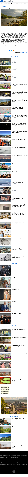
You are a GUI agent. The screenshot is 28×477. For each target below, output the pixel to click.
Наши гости (14, 263)
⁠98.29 (21, 1)
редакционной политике (23, 52)
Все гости (14, 325)
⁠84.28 (18, 1)
